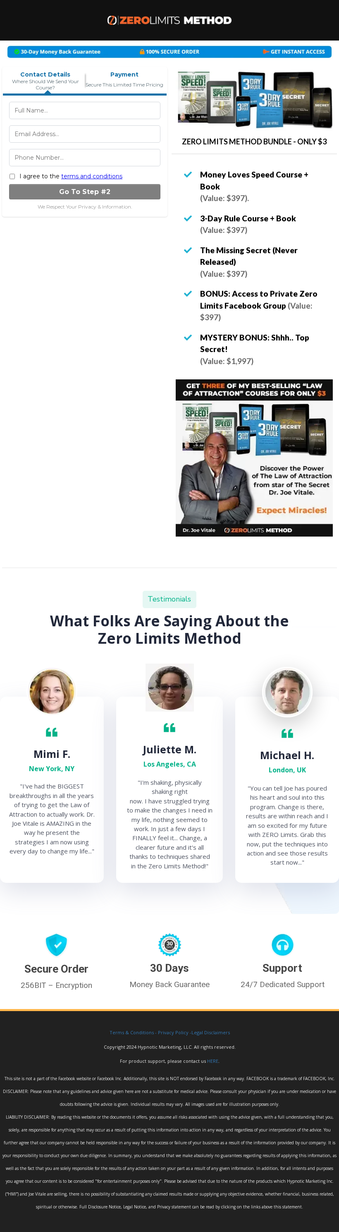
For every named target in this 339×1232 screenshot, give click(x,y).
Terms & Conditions (132, 1032)
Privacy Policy (173, 1032)
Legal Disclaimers (210, 1032)
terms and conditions (91, 176)
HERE (212, 1061)
